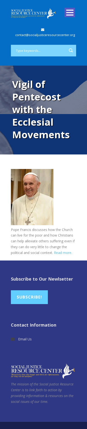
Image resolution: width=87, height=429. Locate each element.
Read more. (63, 252)
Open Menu (70, 12)
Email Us (25, 339)
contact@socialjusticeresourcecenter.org (45, 35)
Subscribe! (29, 297)
